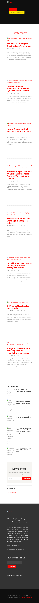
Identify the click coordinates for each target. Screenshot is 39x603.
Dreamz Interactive (26, 597)
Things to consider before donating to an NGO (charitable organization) (18, 350)
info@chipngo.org (16, 545)
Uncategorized (12, 492)
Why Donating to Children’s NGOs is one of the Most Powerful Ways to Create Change (19, 175)
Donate (13, 9)
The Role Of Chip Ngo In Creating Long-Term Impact (19, 44)
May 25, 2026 (10, 48)
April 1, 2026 (10, 93)
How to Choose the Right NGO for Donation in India (19, 130)
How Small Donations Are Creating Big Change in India (18, 220)
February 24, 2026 (11, 181)
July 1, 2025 (10, 311)
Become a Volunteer (17, 12)
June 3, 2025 (10, 355)
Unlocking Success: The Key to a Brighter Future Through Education (19, 265)
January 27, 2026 (11, 225)
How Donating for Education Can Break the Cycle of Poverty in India (18, 88)
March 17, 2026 (11, 134)
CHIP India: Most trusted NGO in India (18, 307)
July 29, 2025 (10, 270)
